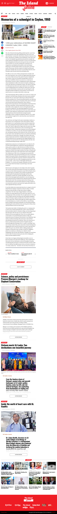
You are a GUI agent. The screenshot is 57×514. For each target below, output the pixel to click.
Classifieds (45, 13)
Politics (40, 13)
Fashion (35, 13)
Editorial (31, 13)
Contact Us (28, 16)
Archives (50, 13)
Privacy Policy (4, 512)
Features (13, 13)
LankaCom (54, 512)
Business (22, 13)
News (9, 13)
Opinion (26, 13)
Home (6, 13)
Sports (18, 13)
